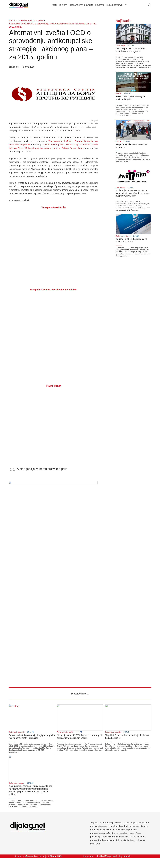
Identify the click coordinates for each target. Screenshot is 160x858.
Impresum (88, 856)
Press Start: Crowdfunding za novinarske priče (130, 97)
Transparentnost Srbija (60, 141)
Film (117, 187)
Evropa (118, 141)
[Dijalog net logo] (19, 5)
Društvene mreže (122, 236)
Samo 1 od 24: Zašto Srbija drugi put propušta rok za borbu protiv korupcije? (32, 736)
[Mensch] (53, 483)
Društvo (118, 93)
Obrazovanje (120, 45)
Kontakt (127, 856)
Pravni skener (77, 148)
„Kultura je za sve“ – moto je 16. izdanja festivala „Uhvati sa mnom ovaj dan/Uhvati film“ (132, 193)
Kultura (122, 187)
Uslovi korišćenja (102, 856)
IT (129, 236)
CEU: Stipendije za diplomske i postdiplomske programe (131, 50)
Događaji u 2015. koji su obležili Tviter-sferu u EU (131, 240)
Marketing (117, 856)
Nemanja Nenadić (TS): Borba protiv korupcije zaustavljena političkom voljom (80, 736)
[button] (149, 5)
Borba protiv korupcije (16, 732)
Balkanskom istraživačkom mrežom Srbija (46, 148)
